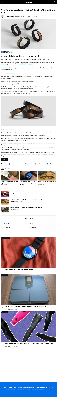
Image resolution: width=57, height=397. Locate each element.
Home (2, 6)
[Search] (54, 2)
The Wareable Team (10, 389)
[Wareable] (28, 2)
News (6, 6)
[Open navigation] (2, 2)
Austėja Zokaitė (8, 309)
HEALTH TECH (5, 275)
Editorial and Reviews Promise (36, 389)
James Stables (10, 16)
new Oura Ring (4, 64)
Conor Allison (13, 193)
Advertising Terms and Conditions (44, 387)
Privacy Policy (12, 387)
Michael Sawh (8, 272)
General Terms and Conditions (26, 387)
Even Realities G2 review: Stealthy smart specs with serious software (27, 199)
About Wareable (22, 389)
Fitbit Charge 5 (22, 64)
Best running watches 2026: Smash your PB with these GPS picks (26, 192)
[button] (2, 52)
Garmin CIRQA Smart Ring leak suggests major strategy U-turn (26, 207)
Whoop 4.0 (30, 64)
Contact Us (48, 389)
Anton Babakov (8, 346)
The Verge (25, 147)
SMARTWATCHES (5, 238)
